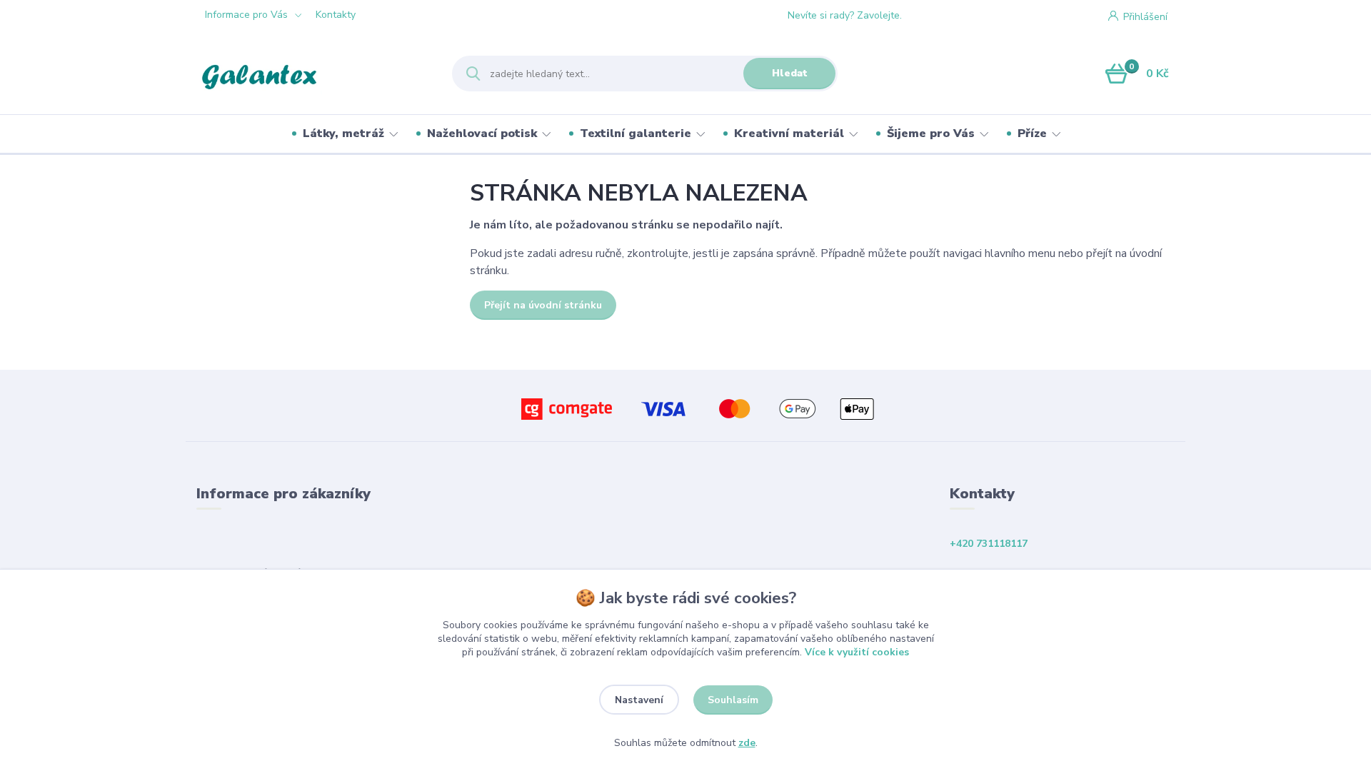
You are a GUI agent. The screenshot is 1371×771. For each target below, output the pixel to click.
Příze (1032, 133)
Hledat (790, 73)
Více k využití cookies (857, 652)
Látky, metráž (343, 133)
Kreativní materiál (789, 133)
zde (746, 743)
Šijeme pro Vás (931, 133)
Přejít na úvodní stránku (543, 305)
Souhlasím (733, 700)
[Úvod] (311, 73)
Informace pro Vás (246, 14)
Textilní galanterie (635, 133)
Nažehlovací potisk (482, 133)
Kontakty (336, 14)
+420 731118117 (959, 15)
